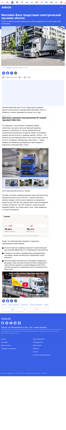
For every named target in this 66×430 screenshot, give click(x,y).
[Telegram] (15, 323)
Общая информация (38, 339)
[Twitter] (6, 323)
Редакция (35, 348)
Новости (3, 339)
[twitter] (11, 73)
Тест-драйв (4, 342)
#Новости (24, 305)
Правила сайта (37, 345)
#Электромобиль (36, 305)
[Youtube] (11, 323)
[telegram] (3, 73)
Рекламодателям (38, 342)
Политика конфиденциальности (42, 355)
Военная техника (6, 345)
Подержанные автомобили (8, 348)
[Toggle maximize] (44, 152)
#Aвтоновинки (13, 305)
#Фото (4, 305)
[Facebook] (2, 323)
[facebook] (7, 73)
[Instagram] (19, 323)
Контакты (35, 352)
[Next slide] (44, 164)
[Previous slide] (6, 164)
